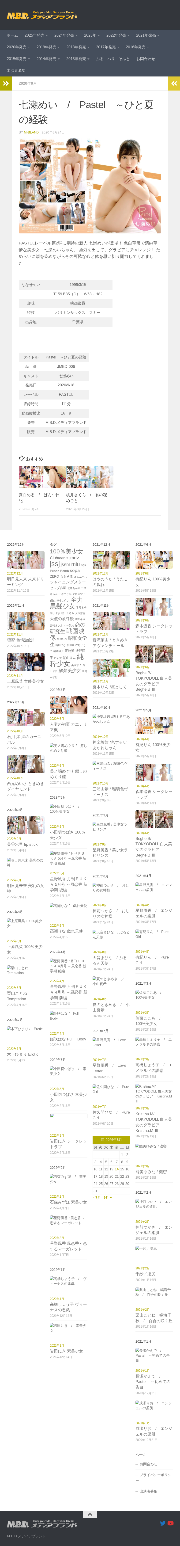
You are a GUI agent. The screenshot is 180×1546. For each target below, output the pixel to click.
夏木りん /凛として (110, 687)
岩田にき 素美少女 (66, 1351)
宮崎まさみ (56, 625)
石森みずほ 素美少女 (68, 1202)
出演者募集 (16, 70)
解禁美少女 (70, 670)
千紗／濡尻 (145, 1274)
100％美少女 (66, 551)
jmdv (74, 557)
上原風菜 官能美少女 (25, 681)
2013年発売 (76, 59)
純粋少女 (67, 660)
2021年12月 (101, 573)
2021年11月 (101, 634)
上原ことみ (65, 594)
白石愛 (58, 658)
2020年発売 (16, 47)
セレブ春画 (58, 588)
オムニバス (80, 576)
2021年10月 (101, 737)
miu (75, 564)
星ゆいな (62, 638)
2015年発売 (16, 59)
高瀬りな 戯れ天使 (66, 931)
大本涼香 (80, 613)
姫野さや (80, 619)
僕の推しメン (60, 600)
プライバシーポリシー (153, 1478)
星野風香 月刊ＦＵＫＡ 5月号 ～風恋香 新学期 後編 (68, 884)
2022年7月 (14, 1049)
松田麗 (71, 645)
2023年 (90, 35)
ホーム (12, 35)
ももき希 (66, 576)
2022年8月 (14, 941)
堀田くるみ (67, 613)
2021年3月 (142, 1012)
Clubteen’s (59, 558)
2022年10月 (15, 731)
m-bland (31, 132)
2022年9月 (14, 839)
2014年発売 (46, 59)
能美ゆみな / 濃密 (151, 1172)
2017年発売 (106, 47)
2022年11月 (15, 634)
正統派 (70, 651)
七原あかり (73, 588)
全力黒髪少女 (66, 603)
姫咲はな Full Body (68, 1039)
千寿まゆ (81, 607)
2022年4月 (57, 981)
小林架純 (69, 625)
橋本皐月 (58, 651)
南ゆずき (55, 613)
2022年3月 (57, 1089)
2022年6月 (57, 718)
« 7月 (97, 1197)
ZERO (54, 576)
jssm (65, 564)
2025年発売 (34, 35)
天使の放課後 (62, 619)
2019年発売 (46, 47)
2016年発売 (136, 47)
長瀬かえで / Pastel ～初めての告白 (152, 1382)
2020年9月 (28, 83)
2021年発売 (146, 35)
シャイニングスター (68, 582)
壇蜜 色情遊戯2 (20, 640)
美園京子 (76, 665)
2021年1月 (142, 1370)
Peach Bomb (59, 571)
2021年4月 (142, 905)
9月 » (108, 1197)
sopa (75, 570)
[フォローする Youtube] (170, 1523)
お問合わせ (145, 59)
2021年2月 (142, 1221)
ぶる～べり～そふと (113, 59)
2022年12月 (15, 573)
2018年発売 (76, 47)
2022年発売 (116, 35)
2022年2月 (57, 1196)
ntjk (83, 565)
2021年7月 (100, 1060)
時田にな (61, 645)
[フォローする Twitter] (162, 1523)
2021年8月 (100, 905)
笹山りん (69, 658)
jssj (55, 563)
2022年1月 (57, 1299)
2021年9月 (100, 844)
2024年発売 (64, 35)
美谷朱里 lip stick (22, 844)
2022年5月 (57, 826)
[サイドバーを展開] (6, 83)
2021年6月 (142, 573)
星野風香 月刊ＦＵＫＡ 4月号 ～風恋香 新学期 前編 (68, 992)
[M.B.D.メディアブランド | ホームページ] (42, 14)
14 (117, 1169)
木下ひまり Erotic (22, 1054)
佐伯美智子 (78, 594)
